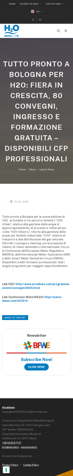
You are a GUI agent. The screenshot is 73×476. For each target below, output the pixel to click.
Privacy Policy (10, 465)
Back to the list (15, 318)
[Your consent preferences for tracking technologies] (6, 470)
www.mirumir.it (29, 447)
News (32, 169)
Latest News (47, 169)
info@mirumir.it (10, 447)
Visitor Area (54, 4)
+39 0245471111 (11, 442)
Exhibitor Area (29, 4)
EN (38, 11)
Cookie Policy (31, 465)
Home (12, 4)
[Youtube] (40, 20)
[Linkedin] (32, 20)
